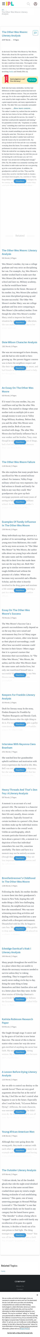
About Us (20, 1286)
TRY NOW (32, 80)
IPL (3, 10)
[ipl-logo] (10, 5)
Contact (20, 1289)
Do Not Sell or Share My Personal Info (20, 1333)
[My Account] (36, 4)
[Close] (37, 1295)
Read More (20, 322)
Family (3, 1271)
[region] (20, 1314)
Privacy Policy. (24, 1329)
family (11, 71)
